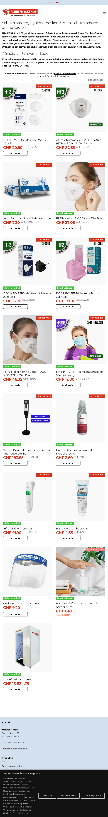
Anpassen (47, 796)
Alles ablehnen (68, 796)
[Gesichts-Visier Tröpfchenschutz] (27, 571)
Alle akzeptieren (92, 796)
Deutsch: (52, 2)
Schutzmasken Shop (13, 766)
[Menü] (104, 12)
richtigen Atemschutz (88, 47)
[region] (54, 793)
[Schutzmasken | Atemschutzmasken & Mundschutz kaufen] (20, 12)
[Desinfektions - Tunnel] (27, 647)
